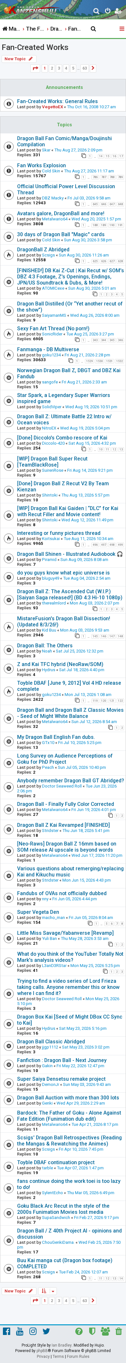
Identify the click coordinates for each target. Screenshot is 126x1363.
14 (100, 156)
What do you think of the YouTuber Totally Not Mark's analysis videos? (70, 957)
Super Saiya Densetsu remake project (61, 1079)
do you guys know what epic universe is (63, 573)
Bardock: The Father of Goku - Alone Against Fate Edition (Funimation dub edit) (69, 1116)
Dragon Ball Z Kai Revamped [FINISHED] (63, 825)
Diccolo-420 (53, 443)
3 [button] (59, 68)
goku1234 (51, 355)
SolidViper (51, 406)
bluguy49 (50, 578)
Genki (47, 1103)
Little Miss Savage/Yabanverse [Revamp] (65, 933)
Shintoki (50, 495)
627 (112, 261)
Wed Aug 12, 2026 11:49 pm (87, 519)
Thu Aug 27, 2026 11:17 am (89, 171)
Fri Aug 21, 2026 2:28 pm (87, 355)
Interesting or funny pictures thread (58, 533)
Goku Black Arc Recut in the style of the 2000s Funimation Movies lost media (63, 1209)
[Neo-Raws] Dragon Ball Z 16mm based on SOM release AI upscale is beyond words (66, 847)
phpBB (42, 1350)
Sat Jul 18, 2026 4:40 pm (81, 669)
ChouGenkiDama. (58, 1242)
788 (112, 177)
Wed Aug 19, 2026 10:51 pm (91, 406)
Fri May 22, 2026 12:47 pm (80, 1065)
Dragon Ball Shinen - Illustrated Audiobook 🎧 (70, 554)
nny (45, 898)
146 (103, 636)
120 (103, 700)
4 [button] (66, 68)
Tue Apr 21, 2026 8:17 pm (94, 1124)
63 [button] (84, 68)
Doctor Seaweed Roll (62, 786)
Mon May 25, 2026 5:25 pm (95, 965)
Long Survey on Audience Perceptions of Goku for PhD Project (65, 759)
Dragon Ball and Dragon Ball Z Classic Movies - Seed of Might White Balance (70, 713)
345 (112, 340)
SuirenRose (52, 470)
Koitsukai (51, 538)
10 (100, 449)
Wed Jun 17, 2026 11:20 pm (96, 855)
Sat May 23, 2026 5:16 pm (83, 1028)
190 (112, 225)
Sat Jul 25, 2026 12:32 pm (79, 651)
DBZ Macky (53, 198)
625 (95, 261)
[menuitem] (97, 11)
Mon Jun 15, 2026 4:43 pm (86, 880)
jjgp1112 (50, 1047)
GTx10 (48, 742)
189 (103, 225)
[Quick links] (122, 29)
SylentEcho (52, 1192)
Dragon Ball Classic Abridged (51, 1042)
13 (121, 449)
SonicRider (52, 334)
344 (103, 340)
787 (103, 177)
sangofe (50, 382)
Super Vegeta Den (38, 912)
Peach (48, 767)
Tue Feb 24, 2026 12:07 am (83, 1272)
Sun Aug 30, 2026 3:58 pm (88, 239)
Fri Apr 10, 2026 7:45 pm (81, 1149)
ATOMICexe (53, 288)
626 (103, 261)
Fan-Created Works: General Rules (57, 101)
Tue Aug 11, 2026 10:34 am (88, 538)
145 (95, 636)
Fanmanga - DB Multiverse (48, 349)
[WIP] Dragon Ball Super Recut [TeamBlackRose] (52, 462)
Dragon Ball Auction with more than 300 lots (68, 1098)
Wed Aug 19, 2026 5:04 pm (85, 428)
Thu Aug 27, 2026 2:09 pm (78, 150)
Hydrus (48, 669)
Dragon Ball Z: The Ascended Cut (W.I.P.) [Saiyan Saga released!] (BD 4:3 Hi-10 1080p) (69, 594)
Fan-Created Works (35, 47)
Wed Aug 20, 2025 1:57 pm (96, 219)
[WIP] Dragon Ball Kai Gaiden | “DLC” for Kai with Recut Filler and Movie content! (67, 511)
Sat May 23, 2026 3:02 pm (86, 1047)
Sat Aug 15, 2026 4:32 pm (92, 443)
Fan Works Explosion (41, 165)
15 (107, 156)
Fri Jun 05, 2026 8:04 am (91, 917)
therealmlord (54, 603)
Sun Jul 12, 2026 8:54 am (94, 721)
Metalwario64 (55, 219)
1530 (99, 361)
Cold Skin (51, 171)
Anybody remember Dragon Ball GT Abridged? (70, 781)
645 (95, 204)
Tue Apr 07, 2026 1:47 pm (80, 1167)
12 (114, 449)
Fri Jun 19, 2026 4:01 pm (93, 809)
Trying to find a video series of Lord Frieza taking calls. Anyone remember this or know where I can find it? (68, 987)
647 (112, 204)
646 (103, 204)
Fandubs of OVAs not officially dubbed (62, 893)
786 (95, 177)
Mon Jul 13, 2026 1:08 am (88, 694)
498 (112, 544)
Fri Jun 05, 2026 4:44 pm (74, 898)
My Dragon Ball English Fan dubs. (56, 737)
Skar (46, 150)
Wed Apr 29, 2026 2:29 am (81, 1103)
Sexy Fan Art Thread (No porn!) (53, 328)
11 (107, 449)
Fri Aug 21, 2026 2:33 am (84, 382)
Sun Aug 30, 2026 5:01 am (92, 288)
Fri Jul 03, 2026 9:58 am (89, 198)
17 (121, 156)
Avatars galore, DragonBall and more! (60, 213)
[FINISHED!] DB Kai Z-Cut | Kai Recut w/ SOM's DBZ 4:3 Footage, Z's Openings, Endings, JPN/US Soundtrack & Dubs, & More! (70, 276)
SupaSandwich (56, 1217)
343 (95, 340)
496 (95, 544)
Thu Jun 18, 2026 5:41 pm (86, 830)
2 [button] (52, 68)
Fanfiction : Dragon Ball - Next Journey (62, 1060)
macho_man (53, 917)
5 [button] (73, 68)
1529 (89, 361)
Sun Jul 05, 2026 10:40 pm (82, 767)
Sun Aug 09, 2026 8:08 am (84, 559)
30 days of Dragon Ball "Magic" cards (61, 234)
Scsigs (48, 255)
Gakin (47, 1065)
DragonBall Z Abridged (43, 250)
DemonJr (50, 1084)
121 (112, 700)
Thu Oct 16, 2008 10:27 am (91, 106)
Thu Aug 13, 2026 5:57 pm (85, 495)
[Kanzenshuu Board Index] (32, 8)
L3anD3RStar (54, 965)
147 (112, 636)
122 (120, 700)
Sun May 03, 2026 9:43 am (87, 1084)
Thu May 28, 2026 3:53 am (85, 938)
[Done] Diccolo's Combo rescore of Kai (62, 438)
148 (120, 636)
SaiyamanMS (54, 315)
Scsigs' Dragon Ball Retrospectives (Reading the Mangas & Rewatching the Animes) (69, 1141)
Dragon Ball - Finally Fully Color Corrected (65, 804)
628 (120, 261)
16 (114, 156)
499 (120, 544)
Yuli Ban (49, 938)
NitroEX (49, 428)
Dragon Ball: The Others (45, 646)
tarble (47, 1167)
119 (95, 700)
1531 (109, 361)
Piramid (49, 559)
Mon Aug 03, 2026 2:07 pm (94, 603)
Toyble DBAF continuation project (56, 1162)
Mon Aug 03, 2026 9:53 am (84, 630)
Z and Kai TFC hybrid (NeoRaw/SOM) (60, 664)
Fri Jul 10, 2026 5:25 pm (79, 742)
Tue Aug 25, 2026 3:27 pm (90, 334)
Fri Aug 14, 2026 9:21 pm (90, 470)
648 (120, 204)
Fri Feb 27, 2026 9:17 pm (96, 1217)
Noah (47, 651)
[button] (35, 68)
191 (120, 225)
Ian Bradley (62, 1345)
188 (95, 225)
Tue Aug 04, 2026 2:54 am (86, 578)
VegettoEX (52, 106)
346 (120, 340)
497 (103, 544)
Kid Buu (49, 630)
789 (120, 177)
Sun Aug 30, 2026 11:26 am (84, 255)
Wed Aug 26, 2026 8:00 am (95, 315)
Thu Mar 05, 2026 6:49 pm (90, 1192)
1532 (119, 361)
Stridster (50, 830)
